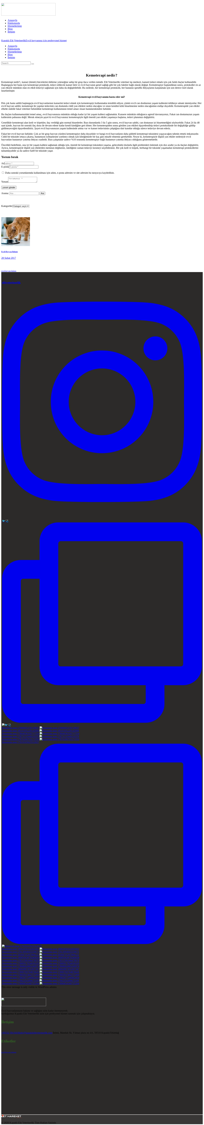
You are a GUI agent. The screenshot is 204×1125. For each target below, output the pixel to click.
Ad (2, 163)
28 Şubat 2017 (8, 258)
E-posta (5, 166)
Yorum (4, 181)
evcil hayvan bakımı (8, 271)
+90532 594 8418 (10, 1032)
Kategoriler (7, 206)
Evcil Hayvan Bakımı (9, 252)
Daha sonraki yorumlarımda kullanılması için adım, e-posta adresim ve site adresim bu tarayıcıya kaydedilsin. (59, 172)
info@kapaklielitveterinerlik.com (35, 1032)
